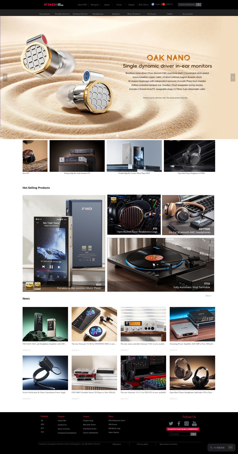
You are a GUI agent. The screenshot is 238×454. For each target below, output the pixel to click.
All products (44, 14)
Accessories (187, 14)
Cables (170, 14)
